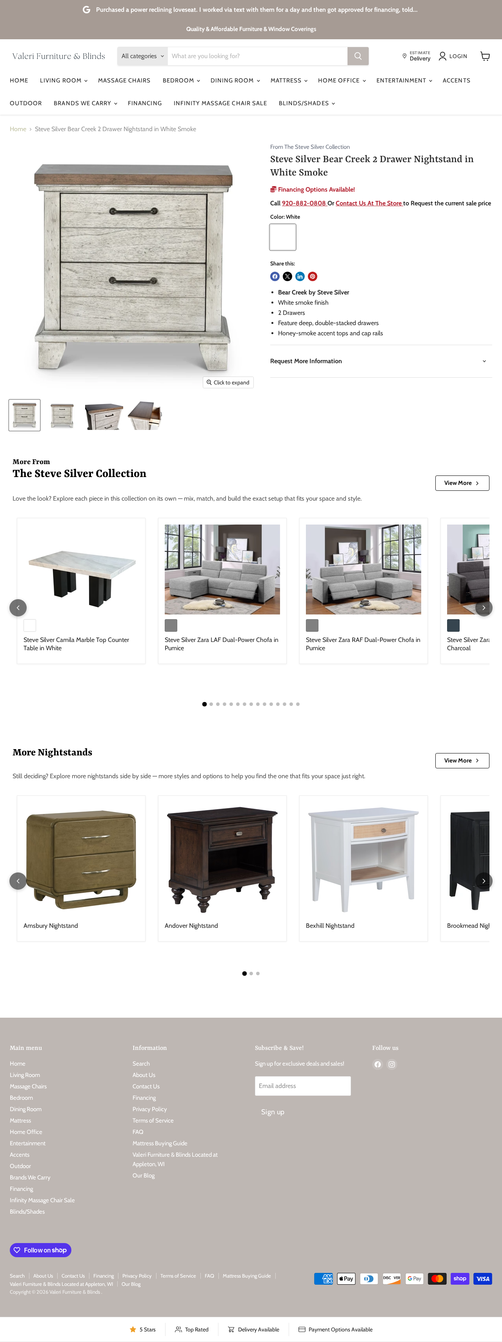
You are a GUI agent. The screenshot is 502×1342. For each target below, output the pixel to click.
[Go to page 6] (238, 704)
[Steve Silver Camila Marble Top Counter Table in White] (81, 569)
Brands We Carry (83, 103)
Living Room (61, 80)
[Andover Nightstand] (222, 860)
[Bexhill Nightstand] (363, 860)
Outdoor (26, 103)
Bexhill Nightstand (330, 925)
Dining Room (233, 80)
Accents (456, 80)
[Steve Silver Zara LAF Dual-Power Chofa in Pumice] (222, 569)
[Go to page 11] (271, 704)
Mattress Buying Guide (160, 1143)
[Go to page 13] (284, 704)
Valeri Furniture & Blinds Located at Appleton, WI (61, 1284)
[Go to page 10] (264, 704)
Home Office (340, 80)
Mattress (287, 80)
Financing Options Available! (315, 189)
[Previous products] (18, 607)
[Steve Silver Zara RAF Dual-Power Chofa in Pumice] (363, 569)
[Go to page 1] (204, 704)
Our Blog (144, 1175)
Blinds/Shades (305, 103)
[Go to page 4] (224, 704)
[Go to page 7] (244, 704)
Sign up (273, 1112)
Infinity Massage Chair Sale (220, 103)
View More (458, 482)
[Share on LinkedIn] (300, 276)
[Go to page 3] (218, 704)
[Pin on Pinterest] (312, 276)
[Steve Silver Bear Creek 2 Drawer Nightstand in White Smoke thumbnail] (24, 415)
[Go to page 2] (211, 704)
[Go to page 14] (291, 704)
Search (141, 1063)
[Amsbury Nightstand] (81, 860)
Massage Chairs (124, 80)
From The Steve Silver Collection (310, 147)
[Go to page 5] (231, 704)
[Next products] (484, 607)
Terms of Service (153, 1120)
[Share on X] (287, 276)
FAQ (138, 1131)
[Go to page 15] (298, 704)
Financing (145, 103)
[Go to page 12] (278, 704)
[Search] (358, 56)
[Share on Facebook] (275, 276)
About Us (144, 1075)
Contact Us (146, 1086)
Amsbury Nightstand (51, 925)
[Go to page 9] (258, 704)
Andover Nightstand (191, 925)
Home (19, 80)
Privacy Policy (150, 1109)
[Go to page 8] (251, 704)
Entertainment (402, 80)
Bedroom (179, 80)
